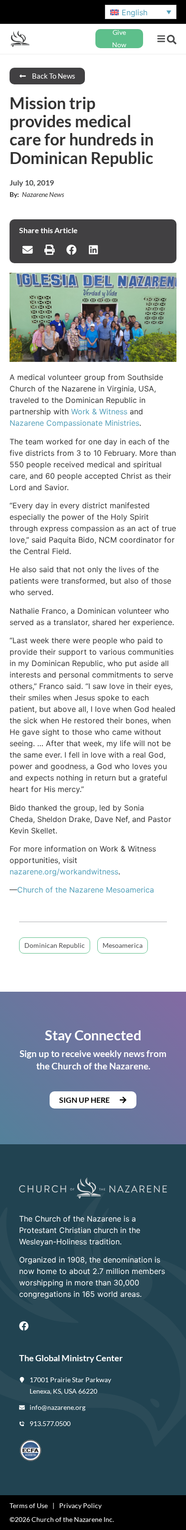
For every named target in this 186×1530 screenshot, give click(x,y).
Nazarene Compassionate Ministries (74, 423)
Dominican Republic (54, 945)
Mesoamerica (123, 945)
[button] (161, 39)
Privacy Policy (80, 1505)
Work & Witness (99, 411)
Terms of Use (29, 1505)
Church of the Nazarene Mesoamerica (85, 889)
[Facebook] (24, 1326)
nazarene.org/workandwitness (64, 871)
